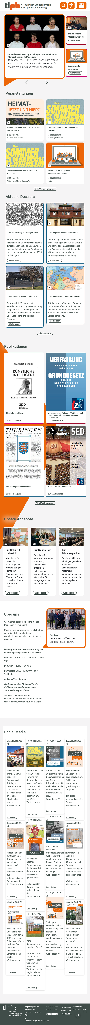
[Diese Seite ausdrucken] (78, 1015)
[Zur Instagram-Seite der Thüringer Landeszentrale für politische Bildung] (50, 1014)
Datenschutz (66, 1010)
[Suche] (63, 5)
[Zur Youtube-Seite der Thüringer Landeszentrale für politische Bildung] (53, 1014)
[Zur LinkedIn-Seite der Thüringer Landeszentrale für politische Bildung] (56, 1014)
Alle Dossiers (45, 333)
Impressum (67, 1007)
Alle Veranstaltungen (45, 189)
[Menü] (81, 5)
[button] (46, 80)
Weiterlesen (12, 593)
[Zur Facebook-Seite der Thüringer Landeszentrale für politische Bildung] (47, 1014)
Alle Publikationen (45, 503)
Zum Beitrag (12, 817)
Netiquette (66, 1014)
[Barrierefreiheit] (71, 5)
